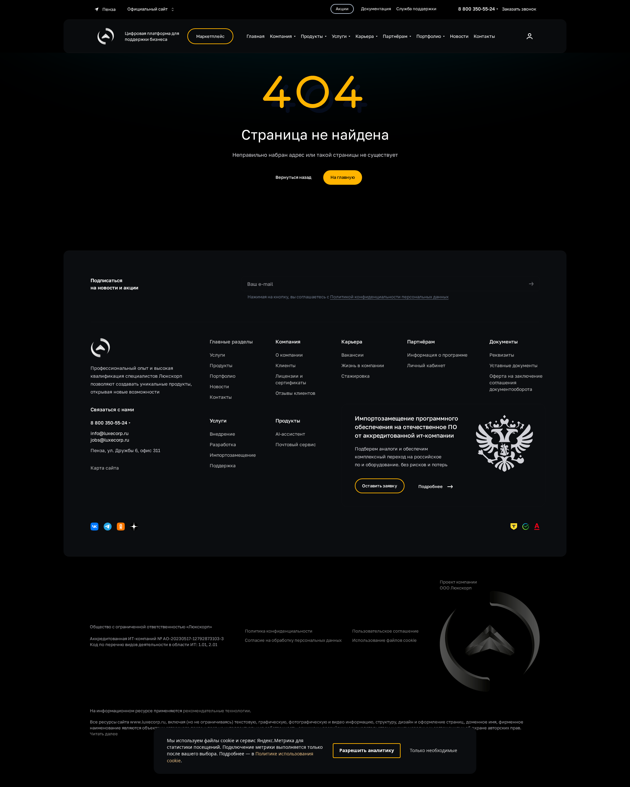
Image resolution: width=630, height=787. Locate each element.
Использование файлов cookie (384, 640)
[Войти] (529, 36)
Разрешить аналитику (366, 750)
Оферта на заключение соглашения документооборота (515, 382)
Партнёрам (421, 341)
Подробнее (430, 486)
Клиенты (286, 365)
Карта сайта (105, 468)
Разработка (223, 444)
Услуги (217, 355)
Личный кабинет (426, 365)
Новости (219, 386)
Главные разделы (231, 341)
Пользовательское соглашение (385, 631)
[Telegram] (108, 526)
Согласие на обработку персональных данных (293, 640)
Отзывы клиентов (295, 393)
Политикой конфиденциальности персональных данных (389, 296)
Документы (503, 341)
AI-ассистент (290, 434)
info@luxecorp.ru (109, 433)
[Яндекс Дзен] (134, 526)
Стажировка (355, 376)
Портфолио (222, 376)
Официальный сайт (148, 9)
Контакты (221, 397)
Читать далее (104, 733)
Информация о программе (437, 355)
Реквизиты (501, 355)
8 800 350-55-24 (476, 9)
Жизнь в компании (362, 365)
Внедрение (222, 434)
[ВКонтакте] (94, 526)
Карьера (351, 341)
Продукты (221, 365)
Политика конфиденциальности (278, 631)
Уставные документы (513, 365)
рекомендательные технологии (216, 710)
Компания (288, 341)
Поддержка (223, 465)
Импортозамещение (233, 455)
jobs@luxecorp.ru (110, 440)
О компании (289, 355)
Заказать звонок (519, 9)
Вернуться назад (293, 177)
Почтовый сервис (296, 444)
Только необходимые (433, 750)
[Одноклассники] (121, 526)
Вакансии (352, 355)
